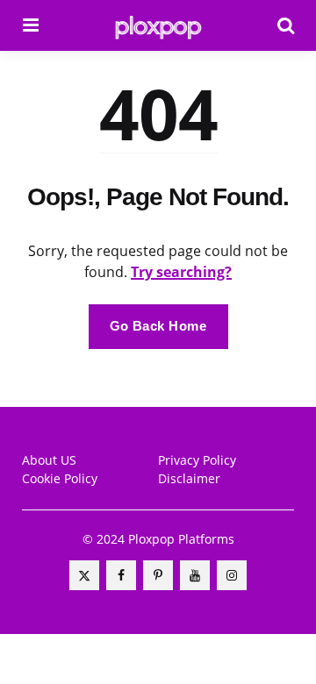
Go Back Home (158, 325)
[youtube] (195, 575)
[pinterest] (158, 575)
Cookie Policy (59, 478)
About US (49, 460)
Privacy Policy (197, 460)
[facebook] (121, 575)
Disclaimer (189, 478)
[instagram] (232, 575)
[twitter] (84, 575)
